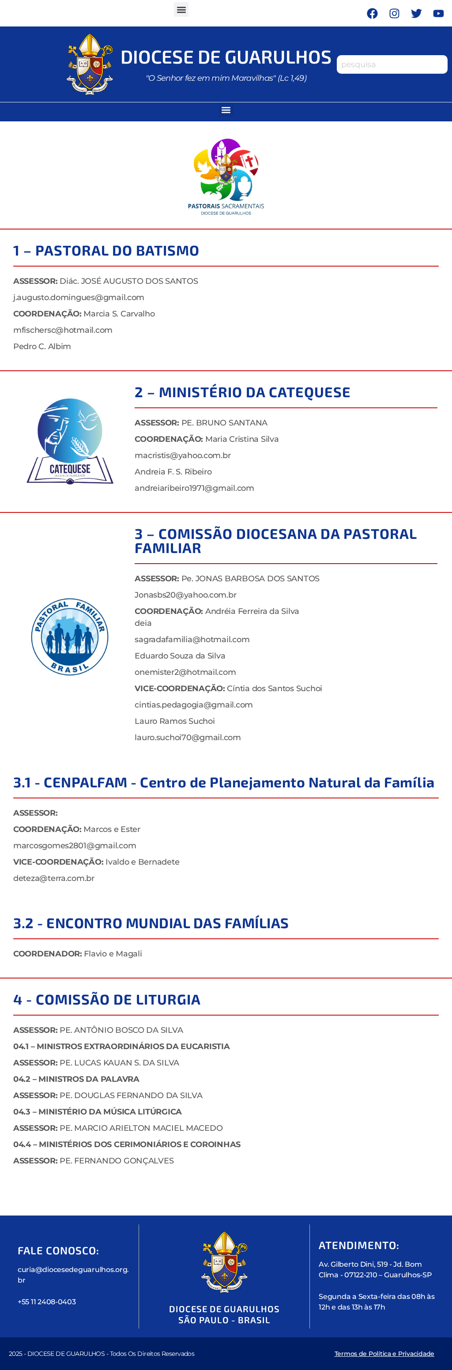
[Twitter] (417, 13)
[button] (181, 9)
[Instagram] (395, 13)
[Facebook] (373, 13)
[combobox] (392, 64)
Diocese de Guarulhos (226, 56)
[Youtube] (439, 13)
